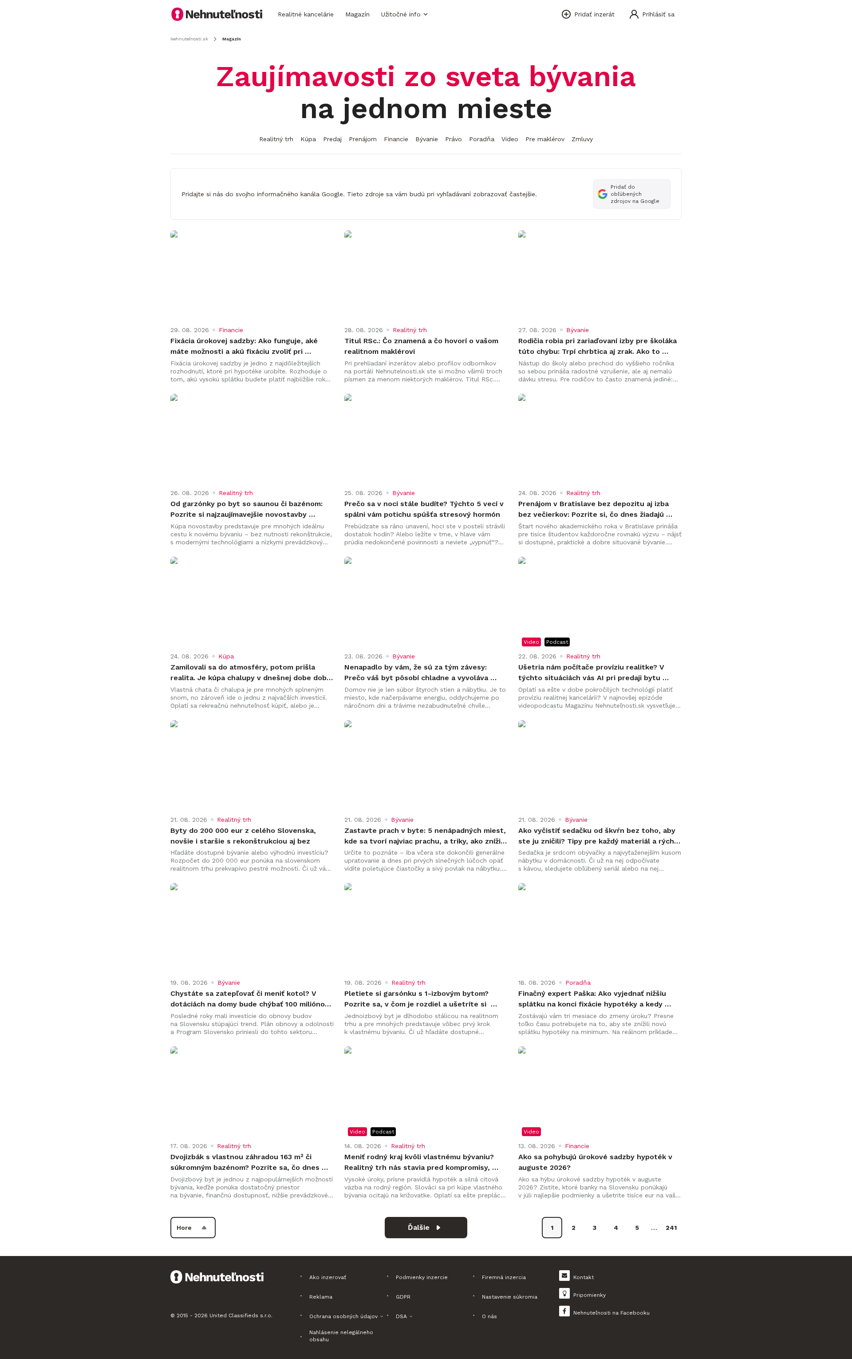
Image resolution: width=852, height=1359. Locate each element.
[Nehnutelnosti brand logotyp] (217, 14)
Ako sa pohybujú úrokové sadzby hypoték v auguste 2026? (596, 1162)
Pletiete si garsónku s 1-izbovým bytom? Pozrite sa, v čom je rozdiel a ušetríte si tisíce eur (417, 999)
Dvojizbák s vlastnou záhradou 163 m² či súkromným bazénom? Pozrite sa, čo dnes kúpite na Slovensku (246, 1163)
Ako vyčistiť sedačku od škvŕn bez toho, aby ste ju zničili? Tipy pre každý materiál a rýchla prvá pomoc (600, 836)
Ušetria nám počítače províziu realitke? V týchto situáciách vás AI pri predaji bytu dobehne (592, 673)
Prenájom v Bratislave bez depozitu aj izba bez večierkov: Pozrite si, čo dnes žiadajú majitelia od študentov (594, 509)
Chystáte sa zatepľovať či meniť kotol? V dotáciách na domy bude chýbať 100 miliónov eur (250, 999)
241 (671, 1227)
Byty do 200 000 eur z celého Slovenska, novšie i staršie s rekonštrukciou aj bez (244, 835)
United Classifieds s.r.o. (240, 1315)
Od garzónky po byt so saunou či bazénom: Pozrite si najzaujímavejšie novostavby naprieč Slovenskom (247, 509)
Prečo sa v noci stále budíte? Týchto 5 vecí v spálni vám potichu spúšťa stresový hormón (425, 509)
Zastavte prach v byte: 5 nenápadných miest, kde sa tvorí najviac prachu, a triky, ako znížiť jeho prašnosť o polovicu (426, 836)
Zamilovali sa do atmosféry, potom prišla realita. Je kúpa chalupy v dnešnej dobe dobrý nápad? (252, 673)
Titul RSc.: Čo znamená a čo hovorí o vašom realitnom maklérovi (422, 346)
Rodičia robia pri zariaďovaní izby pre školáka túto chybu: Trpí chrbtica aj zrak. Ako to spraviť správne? (598, 347)
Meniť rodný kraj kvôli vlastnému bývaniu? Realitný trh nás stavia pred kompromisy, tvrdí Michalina (420, 1163)
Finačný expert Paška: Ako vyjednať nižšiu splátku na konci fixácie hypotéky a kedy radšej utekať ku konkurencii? (593, 999)
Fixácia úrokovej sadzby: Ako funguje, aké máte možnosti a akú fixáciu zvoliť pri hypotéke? (245, 347)
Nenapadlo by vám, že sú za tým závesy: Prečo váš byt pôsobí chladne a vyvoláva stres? (417, 673)
